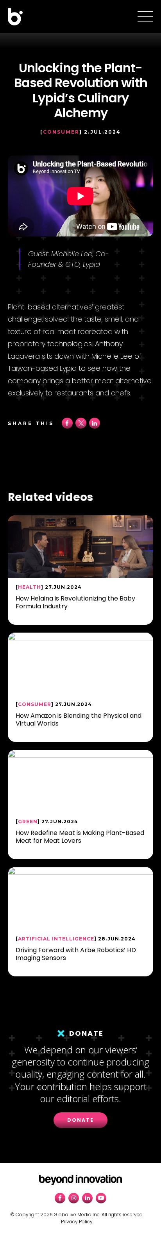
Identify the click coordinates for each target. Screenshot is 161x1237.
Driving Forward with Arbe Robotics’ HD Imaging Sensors (76, 954)
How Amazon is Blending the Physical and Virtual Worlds (78, 719)
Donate (80, 1120)
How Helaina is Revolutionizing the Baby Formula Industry (75, 602)
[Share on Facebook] (67, 427)
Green (28, 821)
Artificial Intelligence (56, 939)
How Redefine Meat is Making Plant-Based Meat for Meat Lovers (80, 836)
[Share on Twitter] (81, 427)
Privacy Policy (77, 1221)
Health (29, 587)
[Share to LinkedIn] (94, 427)
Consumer (61, 132)
